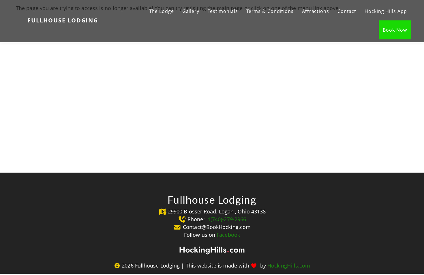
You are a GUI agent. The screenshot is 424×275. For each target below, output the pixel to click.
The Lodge (161, 11)
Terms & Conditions (270, 11)
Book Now (395, 30)
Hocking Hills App (386, 11)
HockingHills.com (288, 265)
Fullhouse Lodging (62, 20)
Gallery (190, 11)
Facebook (228, 234)
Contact (346, 11)
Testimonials (223, 11)
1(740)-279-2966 (226, 219)
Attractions (315, 11)
